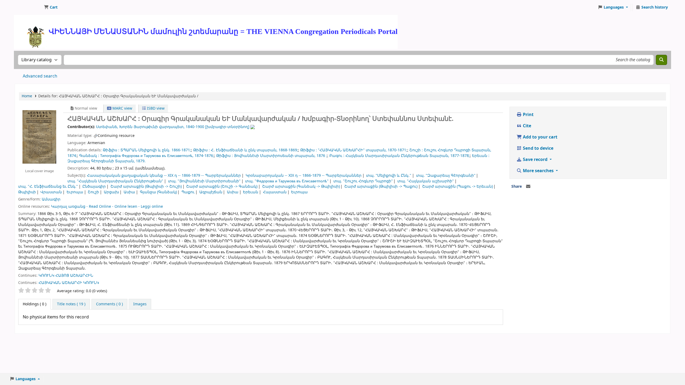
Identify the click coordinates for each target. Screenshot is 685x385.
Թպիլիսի (27, 192)
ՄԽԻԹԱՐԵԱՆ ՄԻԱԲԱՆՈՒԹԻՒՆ (28, 7)
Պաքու (188, 192)
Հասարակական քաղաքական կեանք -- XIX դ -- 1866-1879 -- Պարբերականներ (164, 175)
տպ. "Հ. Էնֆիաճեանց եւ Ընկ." (48, 186)
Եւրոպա (75, 192)
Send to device (537, 148)
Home (27, 96)
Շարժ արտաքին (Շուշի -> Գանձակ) (221, 186)
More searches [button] (538, 171)
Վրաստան (51, 192)
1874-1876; (204, 156)
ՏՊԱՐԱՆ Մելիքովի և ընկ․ (145, 150)
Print (528, 114)
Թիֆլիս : (111, 150)
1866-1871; (181, 150)
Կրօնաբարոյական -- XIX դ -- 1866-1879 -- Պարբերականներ (303, 175)
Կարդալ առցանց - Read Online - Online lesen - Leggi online (107, 206)
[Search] (661, 60)
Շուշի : (416, 150)
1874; (72, 156)
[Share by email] (528, 186)
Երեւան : (480, 156)
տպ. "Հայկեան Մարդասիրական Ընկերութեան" (115, 181)
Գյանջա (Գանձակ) (158, 192)
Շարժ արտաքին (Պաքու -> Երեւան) (457, 186)
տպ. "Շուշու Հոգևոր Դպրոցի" (363, 181)
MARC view (121, 108)
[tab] (71, 304)
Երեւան (250, 192)
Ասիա (129, 192)
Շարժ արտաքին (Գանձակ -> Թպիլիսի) (301, 186)
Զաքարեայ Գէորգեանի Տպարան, (101, 161)
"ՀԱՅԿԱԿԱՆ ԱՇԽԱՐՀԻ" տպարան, (352, 150)
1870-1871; (397, 150)
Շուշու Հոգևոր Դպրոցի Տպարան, (457, 150)
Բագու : (336, 156)
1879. (141, 161)
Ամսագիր (51, 199)
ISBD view (155, 108)
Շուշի (93, 192)
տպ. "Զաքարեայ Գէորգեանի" (445, 175)
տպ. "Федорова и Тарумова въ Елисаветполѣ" (287, 181)
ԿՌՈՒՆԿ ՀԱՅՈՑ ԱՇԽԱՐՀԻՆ (66, 275)
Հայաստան (275, 192)
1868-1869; (288, 150)
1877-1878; (460, 156)
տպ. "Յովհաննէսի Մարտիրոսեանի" (204, 181)
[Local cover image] (39, 136)
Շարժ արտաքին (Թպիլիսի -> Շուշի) (146, 186)
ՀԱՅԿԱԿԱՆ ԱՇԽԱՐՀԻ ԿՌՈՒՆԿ (69, 283)
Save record (535, 159)
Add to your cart (539, 137)
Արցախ (111, 192)
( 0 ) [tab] (34, 304)
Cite (526, 126)
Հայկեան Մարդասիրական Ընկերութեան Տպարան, (397, 156)
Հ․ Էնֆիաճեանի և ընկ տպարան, (244, 150)
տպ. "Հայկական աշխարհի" (425, 181)
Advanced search (40, 76)
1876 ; (322, 156)
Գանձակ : (89, 156)
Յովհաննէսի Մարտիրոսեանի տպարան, (274, 156)
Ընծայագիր (94, 186)
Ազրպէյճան (210, 192)
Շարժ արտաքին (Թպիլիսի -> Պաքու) (380, 186)
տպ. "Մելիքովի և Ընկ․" (388, 175)
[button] (51, 7)
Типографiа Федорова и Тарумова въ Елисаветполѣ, (146, 156)
